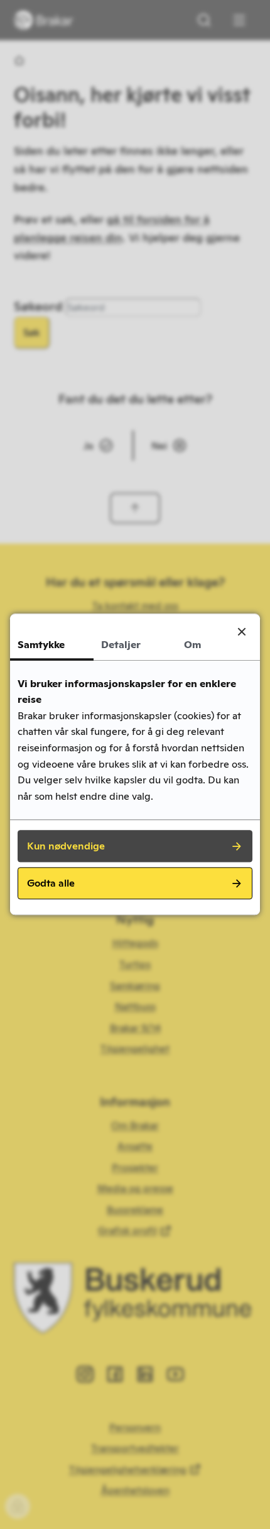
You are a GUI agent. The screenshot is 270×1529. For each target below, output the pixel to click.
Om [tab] (192, 644)
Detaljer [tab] (121, 644)
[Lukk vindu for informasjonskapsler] (242, 632)
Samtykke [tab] (41, 644)
